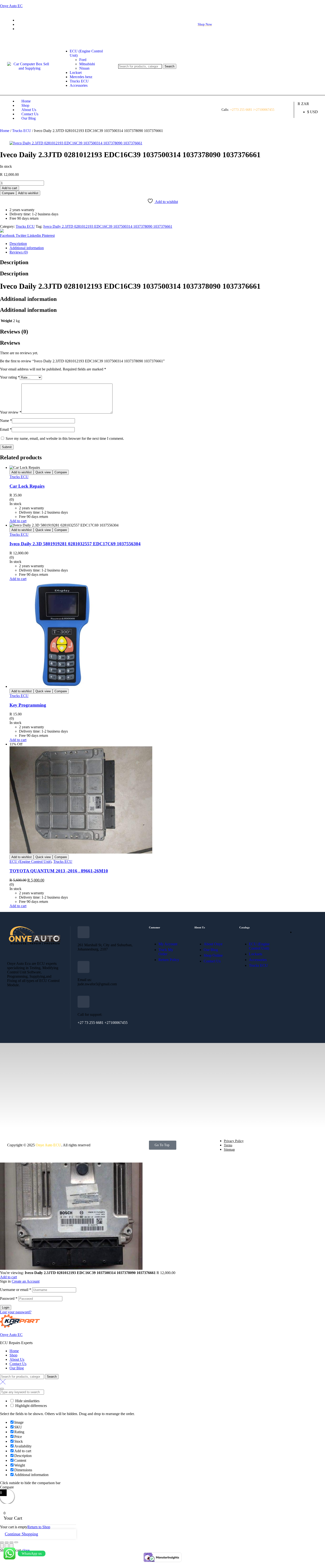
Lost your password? (15, 1312)
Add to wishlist (28, 193)
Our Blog (17, 1368)
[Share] (7, 1542)
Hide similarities (26, 1401)
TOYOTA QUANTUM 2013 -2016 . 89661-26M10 (59, 870)
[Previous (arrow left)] (2, 1545)
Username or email (15, 1290)
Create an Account (25, 1281)
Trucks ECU (21, 131)
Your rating (10, 377)
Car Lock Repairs (27, 486)
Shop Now (205, 24)
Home (4, 131)
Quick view (43, 472)
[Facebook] (9, 999)
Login (5, 1307)
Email (6, 429)
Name (6, 421)
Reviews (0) (19, 252)
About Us (17, 1359)
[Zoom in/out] (16, 1542)
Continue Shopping (21, 1534)
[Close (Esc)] (2, 1542)
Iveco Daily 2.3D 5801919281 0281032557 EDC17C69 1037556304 (75, 543)
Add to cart (9, 188)
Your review (10, 412)
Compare (8, 193)
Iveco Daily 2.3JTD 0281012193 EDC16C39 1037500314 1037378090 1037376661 (107, 226)
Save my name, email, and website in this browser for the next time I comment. (65, 438)
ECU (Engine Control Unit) (30, 862)
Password (8, 1298)
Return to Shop (38, 1527)
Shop (13, 1355)
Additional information (27, 248)
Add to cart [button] (18, 521)
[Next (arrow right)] (11, 1545)
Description (18, 244)
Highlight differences (30, 1406)
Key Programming (28, 705)
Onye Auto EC (11, 6)
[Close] (2, 1388)
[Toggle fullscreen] (11, 1542)
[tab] (167, 244)
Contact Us (18, 1364)
